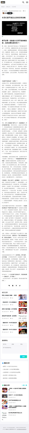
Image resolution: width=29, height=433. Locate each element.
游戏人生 (8, 6)
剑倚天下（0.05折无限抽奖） (16, 395)
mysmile (5, 11)
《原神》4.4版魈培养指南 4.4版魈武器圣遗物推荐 (17, 406)
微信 (9, 285)
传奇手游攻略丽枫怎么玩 (15, 400)
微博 (19, 285)
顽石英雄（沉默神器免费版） (10, 378)
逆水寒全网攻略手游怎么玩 (15, 412)
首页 (4, 6)
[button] (27, 2)
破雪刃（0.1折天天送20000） (10, 366)
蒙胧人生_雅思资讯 (9, 429)
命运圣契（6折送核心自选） (10, 375)
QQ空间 (16, 285)
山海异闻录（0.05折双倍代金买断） (12, 372)
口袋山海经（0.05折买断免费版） (11, 369)
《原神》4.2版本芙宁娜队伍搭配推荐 (17, 389)
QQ (12, 285)
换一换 (25, 385)
